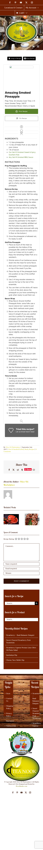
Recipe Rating (9, 539)
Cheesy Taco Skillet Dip (15, 660)
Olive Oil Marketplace (13, 447)
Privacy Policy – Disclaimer (8, 717)
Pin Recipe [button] (23, 118)
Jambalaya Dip (11, 655)
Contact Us (8, 699)
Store (8, 693)
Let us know (20, 432)
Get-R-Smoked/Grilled (16, 449)
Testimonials (8, 726)
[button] (5, 519)
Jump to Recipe (15, 58)
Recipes (31, 449)
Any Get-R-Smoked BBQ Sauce (21, 157)
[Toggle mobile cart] (33, 46)
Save (29, 469)
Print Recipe (30, 58)
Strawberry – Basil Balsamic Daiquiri (20, 635)
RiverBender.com (21, 786)
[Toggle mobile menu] (38, 46)
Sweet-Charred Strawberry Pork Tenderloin (18, 641)
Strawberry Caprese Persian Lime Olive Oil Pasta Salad (21, 649)
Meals (26, 449)
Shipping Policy (8, 707)
